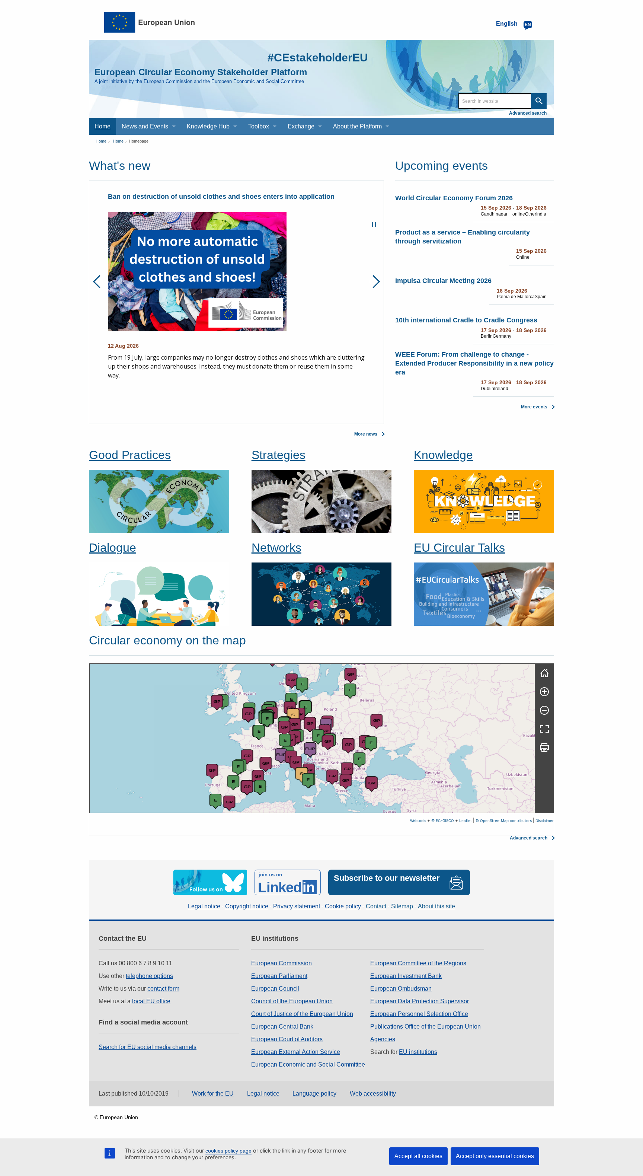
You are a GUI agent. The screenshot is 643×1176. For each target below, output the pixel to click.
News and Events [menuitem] (145, 126)
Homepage (138, 141)
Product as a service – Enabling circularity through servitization (462, 237)
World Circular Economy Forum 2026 (454, 198)
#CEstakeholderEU (318, 57)
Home (101, 141)
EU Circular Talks (459, 547)
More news (365, 434)
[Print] (544, 747)
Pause (374, 224)
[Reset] (544, 673)
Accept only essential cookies (495, 1156)
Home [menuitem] (103, 126)
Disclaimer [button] (544, 820)
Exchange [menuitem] (301, 126)
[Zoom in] (544, 691)
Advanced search (528, 113)
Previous (99, 281)
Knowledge (443, 455)
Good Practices (130, 455)
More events (534, 406)
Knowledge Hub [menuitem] (208, 126)
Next (373, 281)
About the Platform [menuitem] (357, 126)
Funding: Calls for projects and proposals (174, 196)
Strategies (278, 455)
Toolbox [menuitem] (258, 126)
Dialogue (112, 547)
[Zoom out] (544, 710)
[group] (312, 738)
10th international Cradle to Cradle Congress (466, 320)
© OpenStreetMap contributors (504, 820)
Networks (276, 547)
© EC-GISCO (442, 820)
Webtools (418, 820)
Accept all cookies (418, 1156)
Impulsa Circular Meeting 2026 (443, 280)
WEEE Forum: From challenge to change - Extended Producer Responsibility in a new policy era (474, 363)
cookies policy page (228, 1151)
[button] (229, 803)
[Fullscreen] (544, 729)
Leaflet (465, 820)
